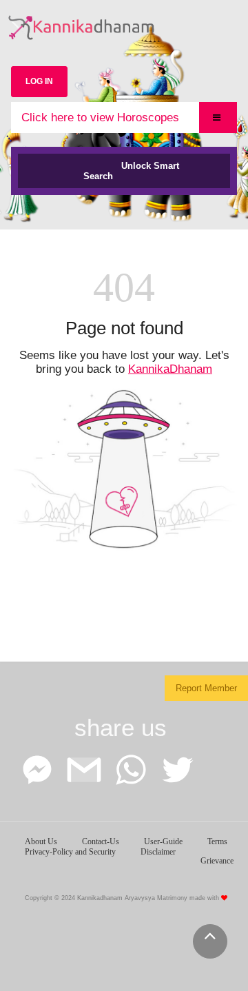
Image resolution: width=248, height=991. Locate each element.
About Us (41, 841)
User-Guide (163, 841)
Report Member (206, 688)
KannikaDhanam (170, 369)
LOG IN (39, 81)
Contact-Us (100, 841)
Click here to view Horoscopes (100, 117)
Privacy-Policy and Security (70, 852)
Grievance (217, 861)
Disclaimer (158, 852)
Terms (217, 841)
